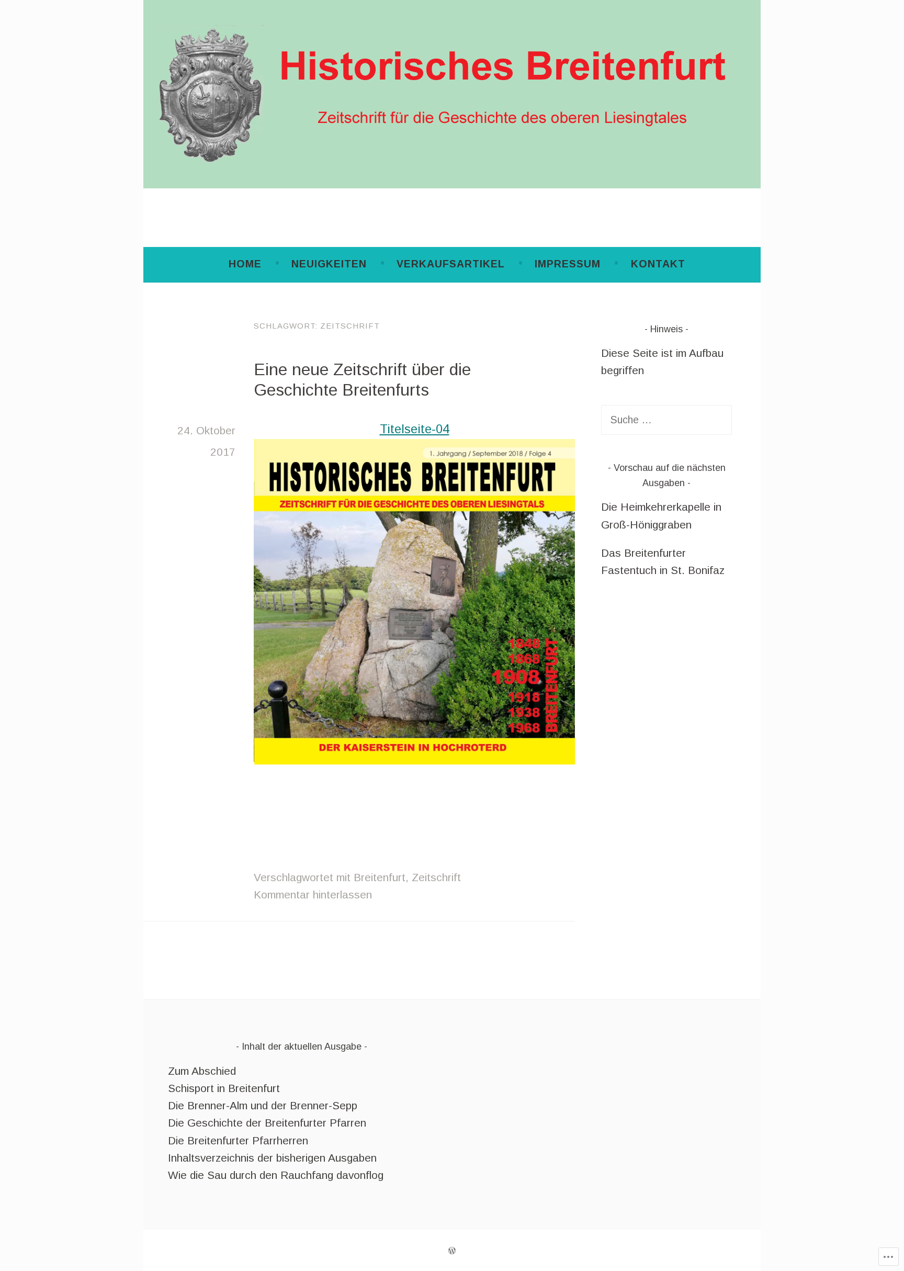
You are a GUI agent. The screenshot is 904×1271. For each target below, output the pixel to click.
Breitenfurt (379, 877)
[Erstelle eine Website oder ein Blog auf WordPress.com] (452, 1250)
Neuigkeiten (329, 263)
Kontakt (658, 263)
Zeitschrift (436, 877)
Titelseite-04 (414, 429)
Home (245, 263)
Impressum (568, 263)
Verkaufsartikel (451, 263)
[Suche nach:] (666, 419)
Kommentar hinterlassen (313, 894)
